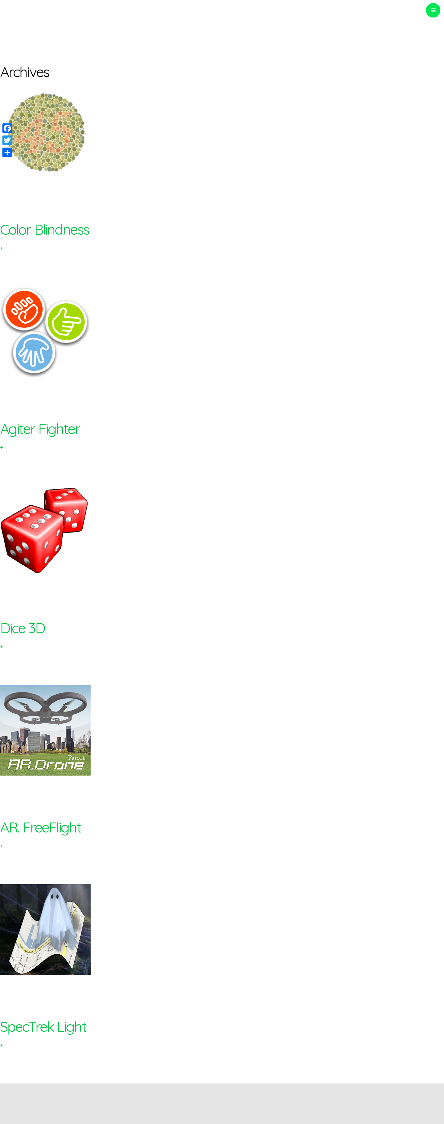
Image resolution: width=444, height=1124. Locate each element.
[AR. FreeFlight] (222, 730)
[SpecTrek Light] (222, 929)
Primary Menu (433, 10)
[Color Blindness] (222, 132)
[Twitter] (7, 140)
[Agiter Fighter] (222, 331)
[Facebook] (7, 128)
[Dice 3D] (222, 531)
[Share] (7, 152)
